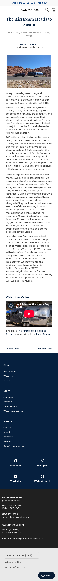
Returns (7, 441)
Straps (6, 380)
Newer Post (45, 348)
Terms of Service (15, 567)
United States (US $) (19, 555)
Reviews (7, 401)
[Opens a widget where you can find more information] (46, 575)
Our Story (8, 397)
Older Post (12, 348)
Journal (32, 44)
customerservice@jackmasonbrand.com (23, 538)
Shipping (7, 432)
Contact (7, 427)
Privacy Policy (13, 562)
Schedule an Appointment (16, 517)
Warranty (8, 436)
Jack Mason (43, 334)
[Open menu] (4, 9)
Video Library (10, 406)
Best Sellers (9, 371)
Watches (8, 376)
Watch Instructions (13, 411)
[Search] (47, 10)
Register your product (14, 446)
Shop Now (41, 3)
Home (23, 44)
